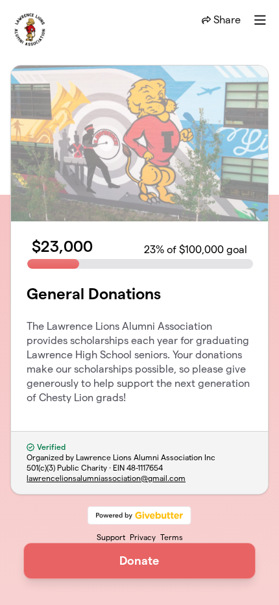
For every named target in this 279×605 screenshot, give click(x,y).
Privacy (143, 537)
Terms (171, 537)
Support (111, 537)
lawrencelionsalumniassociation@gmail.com (106, 478)
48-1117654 (145, 467)
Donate (139, 560)
